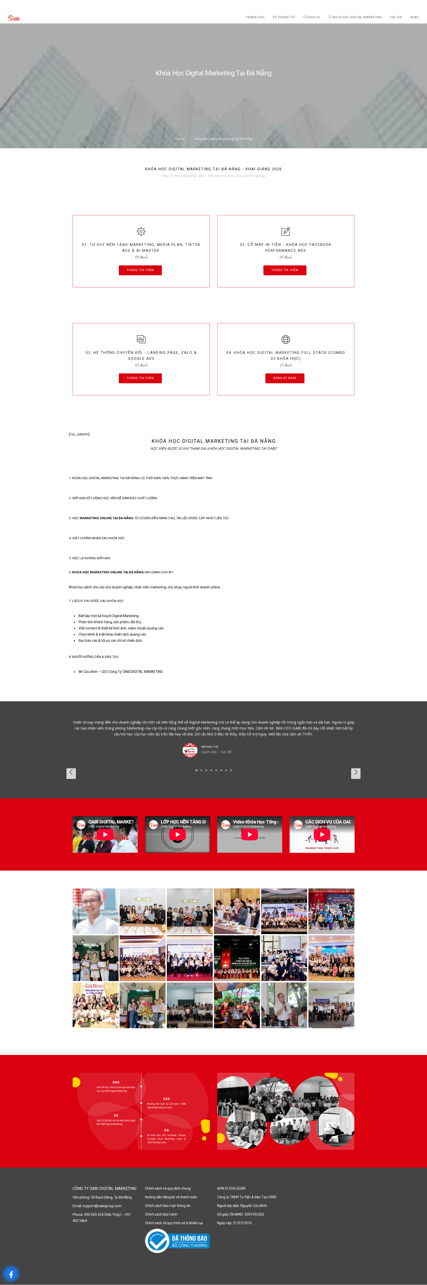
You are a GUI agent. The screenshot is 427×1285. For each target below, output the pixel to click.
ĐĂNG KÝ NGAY (285, 378)
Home (179, 138)
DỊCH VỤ (313, 17)
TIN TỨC (396, 17)
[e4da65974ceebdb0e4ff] (96, 1005)
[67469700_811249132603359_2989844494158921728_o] (237, 1005)
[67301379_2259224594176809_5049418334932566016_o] (190, 1005)
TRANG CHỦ (255, 17)
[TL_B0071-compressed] (143, 911)
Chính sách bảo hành (161, 1214)
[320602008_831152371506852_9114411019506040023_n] (190, 958)
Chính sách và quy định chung (168, 1188)
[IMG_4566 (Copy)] (331, 1005)
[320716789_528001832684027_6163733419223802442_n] (143, 958)
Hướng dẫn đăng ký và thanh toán (171, 1197)
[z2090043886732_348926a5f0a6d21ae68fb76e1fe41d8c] (143, 1005)
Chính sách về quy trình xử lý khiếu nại (174, 1223)
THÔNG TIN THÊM (140, 270)
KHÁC (414, 17)
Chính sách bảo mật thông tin (168, 1206)
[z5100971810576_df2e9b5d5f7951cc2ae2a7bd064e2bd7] (284, 911)
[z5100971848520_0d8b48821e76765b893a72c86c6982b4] (237, 911)
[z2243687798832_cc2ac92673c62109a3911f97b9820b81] (331, 958)
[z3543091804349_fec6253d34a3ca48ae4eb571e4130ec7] (284, 958)
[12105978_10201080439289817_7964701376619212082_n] (96, 911)
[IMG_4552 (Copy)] (284, 1005)
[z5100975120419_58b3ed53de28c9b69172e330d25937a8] (331, 911)
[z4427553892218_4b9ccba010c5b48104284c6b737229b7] (96, 958)
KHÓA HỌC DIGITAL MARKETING (357, 17)
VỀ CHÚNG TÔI (284, 17)
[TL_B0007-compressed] (190, 911)
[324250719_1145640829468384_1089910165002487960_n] (237, 958)
